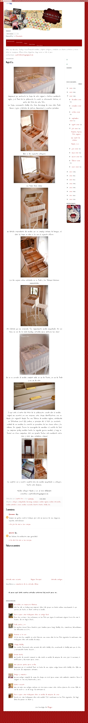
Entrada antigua (56, 579)
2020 (71, 88)
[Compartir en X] (42, 499)
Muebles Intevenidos (10, 41)
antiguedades (22, 502)
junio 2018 (75, 149)
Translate (19, 36)
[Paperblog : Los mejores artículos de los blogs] (9, 4)
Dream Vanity (18, 655)
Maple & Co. (75, 144)
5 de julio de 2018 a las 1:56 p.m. (20, 524)
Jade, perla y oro (20, 625)
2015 (71, 180)
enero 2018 (75, 167)
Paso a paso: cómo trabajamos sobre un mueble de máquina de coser (36, 695)
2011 (71, 195)
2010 (71, 199)
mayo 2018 (75, 153)
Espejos (25, 43)
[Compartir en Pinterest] (45, 499)
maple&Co (36, 502)
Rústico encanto (19, 685)
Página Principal (36, 579)
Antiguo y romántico (20, 675)
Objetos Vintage (32, 44)
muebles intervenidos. (55, 502)
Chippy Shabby (19, 645)
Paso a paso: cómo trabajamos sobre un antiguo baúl (31, 615)
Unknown (11, 533)
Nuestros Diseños (19, 42)
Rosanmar (12, 514)
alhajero (15, 502)
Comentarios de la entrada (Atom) (27, 584)
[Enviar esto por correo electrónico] (40, 499)
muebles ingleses (44, 502)
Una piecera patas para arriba (25, 665)
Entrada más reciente (13, 579)
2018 (71, 96)
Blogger (50, 707)
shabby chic (47, 505)
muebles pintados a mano (14, 505)
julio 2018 (75, 129)
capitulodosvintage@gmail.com (24, 55)
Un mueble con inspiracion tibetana (25, 605)
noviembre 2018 (76, 106)
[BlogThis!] (41, 499)
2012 (71, 192)
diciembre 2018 (76, 100)
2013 (71, 188)
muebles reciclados (27, 505)
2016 (71, 176)
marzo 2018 (76, 157)
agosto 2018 (76, 125)
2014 (71, 184)
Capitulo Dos (20, 499)
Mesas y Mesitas (40, 45)
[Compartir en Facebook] (43, 499)
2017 (71, 172)
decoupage (29, 502)
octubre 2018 (76, 112)
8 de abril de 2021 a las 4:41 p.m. (20, 540)
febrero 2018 (76, 161)
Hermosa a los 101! (20, 635)
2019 (71, 92)
